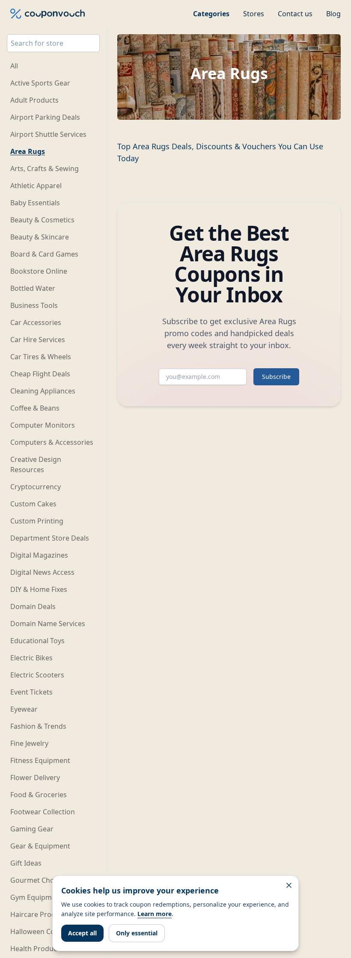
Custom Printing (36, 521)
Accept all (82, 933)
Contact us (295, 13)
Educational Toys (37, 640)
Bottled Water (32, 288)
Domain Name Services (47, 623)
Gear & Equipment (40, 846)
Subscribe (276, 377)
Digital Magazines (39, 555)
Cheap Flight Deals (40, 373)
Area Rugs (27, 151)
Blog (333, 13)
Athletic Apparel (36, 185)
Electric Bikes (31, 657)
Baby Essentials (35, 202)
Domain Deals (33, 606)
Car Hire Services (37, 339)
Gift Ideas (26, 863)
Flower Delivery (35, 777)
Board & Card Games (44, 254)
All (14, 66)
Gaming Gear (32, 829)
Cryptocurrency (35, 486)
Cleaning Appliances (42, 391)
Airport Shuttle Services (48, 134)
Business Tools (34, 305)
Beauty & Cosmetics (42, 220)
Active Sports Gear (40, 83)
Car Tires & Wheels (40, 356)
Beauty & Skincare (39, 237)
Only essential (137, 933)
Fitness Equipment (40, 760)
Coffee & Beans (34, 408)
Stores (253, 13)
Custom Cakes (33, 504)
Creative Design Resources (35, 464)
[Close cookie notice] (289, 885)
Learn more (154, 914)
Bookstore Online (38, 271)
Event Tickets (31, 692)
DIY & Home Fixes (38, 589)
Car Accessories (35, 322)
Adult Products (34, 100)
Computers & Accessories (51, 442)
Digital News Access (42, 572)
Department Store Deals (49, 538)
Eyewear (24, 709)
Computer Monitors (42, 425)
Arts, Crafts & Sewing (44, 168)
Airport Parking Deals (45, 117)
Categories (211, 13)
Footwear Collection (42, 811)
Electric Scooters (37, 675)
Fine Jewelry (29, 743)
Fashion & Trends (38, 726)
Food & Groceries (38, 794)
